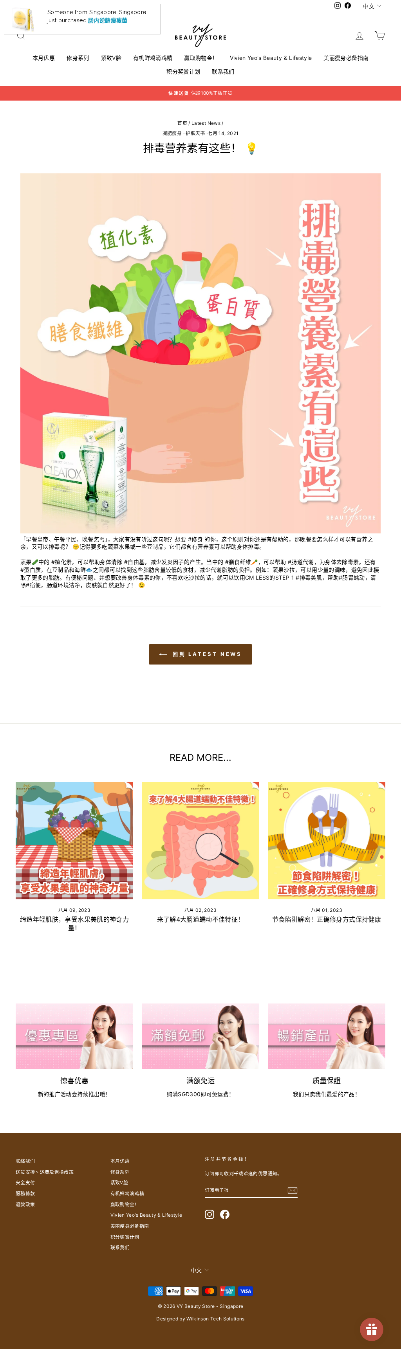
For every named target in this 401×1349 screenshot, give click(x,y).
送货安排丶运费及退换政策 (45, 1172)
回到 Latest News (206, 654)
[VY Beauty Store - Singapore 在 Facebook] (224, 1214)
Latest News (205, 123)
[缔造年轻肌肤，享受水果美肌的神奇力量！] (74, 840)
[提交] (292, 1190)
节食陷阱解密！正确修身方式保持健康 (326, 919)
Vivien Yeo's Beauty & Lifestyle (271, 57)
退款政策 (25, 1204)
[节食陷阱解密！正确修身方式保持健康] (326, 840)
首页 (182, 123)
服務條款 (25, 1193)
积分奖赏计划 (183, 71)
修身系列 (78, 57)
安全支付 (25, 1182)
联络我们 (25, 1161)
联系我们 (223, 71)
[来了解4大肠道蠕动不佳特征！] (200, 840)
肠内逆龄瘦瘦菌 (107, 7)
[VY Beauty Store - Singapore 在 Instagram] (209, 1214)
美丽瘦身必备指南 (345, 57)
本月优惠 (44, 57)
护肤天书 (195, 133)
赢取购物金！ (201, 57)
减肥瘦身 (172, 133)
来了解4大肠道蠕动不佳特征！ (200, 919)
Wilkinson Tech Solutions (215, 1319)
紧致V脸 (111, 57)
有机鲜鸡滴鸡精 (152, 57)
